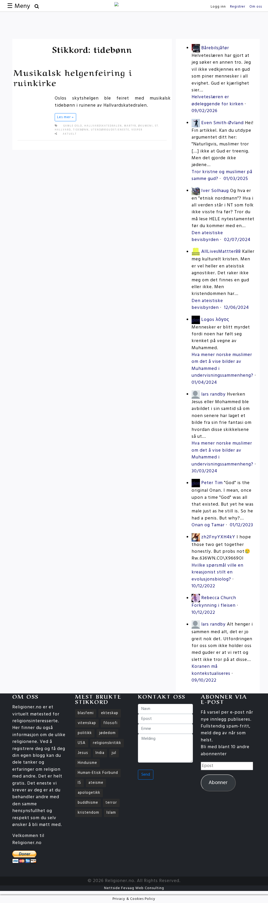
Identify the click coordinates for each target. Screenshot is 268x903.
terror (111, 803)
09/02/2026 (204, 111)
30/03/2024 (204, 471)
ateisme (95, 783)
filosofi (110, 723)
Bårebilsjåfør (215, 48)
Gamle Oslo (72, 126)
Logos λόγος (215, 320)
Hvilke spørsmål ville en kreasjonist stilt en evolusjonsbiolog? (217, 572)
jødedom (107, 733)
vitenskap (87, 723)
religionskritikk (107, 743)
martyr (130, 126)
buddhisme (88, 803)
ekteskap (109, 713)
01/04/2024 (204, 382)
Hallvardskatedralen (103, 126)
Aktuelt (70, 134)
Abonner (218, 783)
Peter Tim (212, 483)
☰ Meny (18, 6)
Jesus (83, 753)
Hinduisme (87, 763)
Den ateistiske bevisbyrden (207, 236)
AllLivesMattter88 (221, 252)
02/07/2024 (237, 240)
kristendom (88, 813)
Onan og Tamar (208, 525)
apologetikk (89, 793)
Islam (111, 813)
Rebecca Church (218, 598)
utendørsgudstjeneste (110, 130)
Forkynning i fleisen (214, 605)
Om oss (255, 6)
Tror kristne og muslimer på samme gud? (222, 175)
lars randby (213, 394)
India (100, 753)
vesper (136, 130)
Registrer (237, 6)
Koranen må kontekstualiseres (211, 670)
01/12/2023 (241, 525)
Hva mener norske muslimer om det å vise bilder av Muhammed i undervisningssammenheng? (222, 365)
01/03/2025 (236, 179)
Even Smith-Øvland (222, 123)
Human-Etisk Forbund (98, 773)
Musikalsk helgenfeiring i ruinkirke (73, 77)
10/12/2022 (203, 586)
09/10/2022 (204, 680)
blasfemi (86, 713)
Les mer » (65, 117)
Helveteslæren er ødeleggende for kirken (217, 100)
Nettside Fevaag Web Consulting (134, 888)
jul (114, 753)
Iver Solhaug (215, 191)
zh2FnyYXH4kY (218, 537)
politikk (85, 733)
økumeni (145, 126)
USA (82, 743)
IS (79, 783)
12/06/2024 (236, 307)
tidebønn (81, 130)
